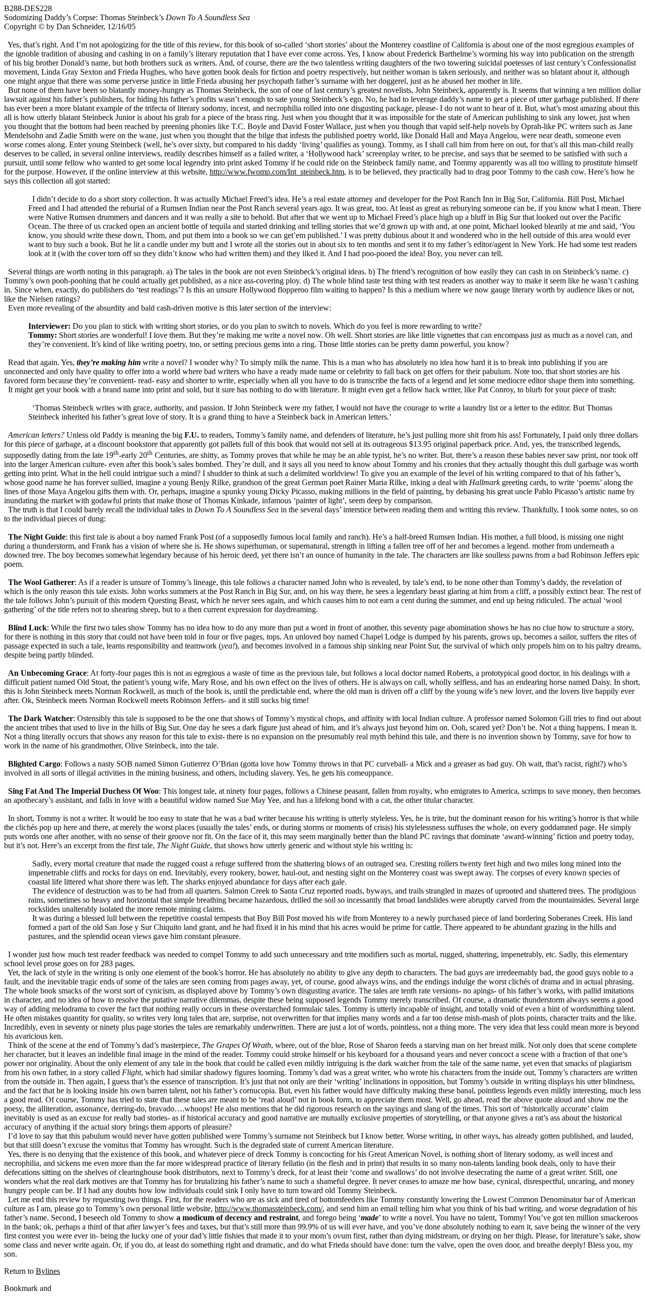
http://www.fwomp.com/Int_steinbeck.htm (277, 171)
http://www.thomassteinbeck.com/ (268, 1208)
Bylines (48, 1271)
